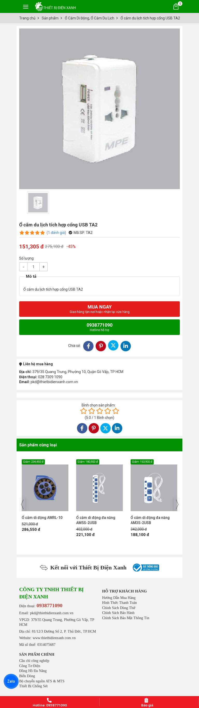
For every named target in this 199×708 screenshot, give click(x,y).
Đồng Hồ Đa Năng (33, 671)
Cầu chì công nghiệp (34, 661)
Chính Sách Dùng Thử (118, 608)
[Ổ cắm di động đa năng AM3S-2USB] (99, 485)
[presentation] (22, 504)
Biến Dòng (27, 676)
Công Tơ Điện (29, 666)
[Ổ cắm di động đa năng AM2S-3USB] (154, 485)
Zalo (11, 681)
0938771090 (99, 327)
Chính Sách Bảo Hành (118, 613)
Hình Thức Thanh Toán (119, 603)
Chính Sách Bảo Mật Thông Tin (125, 618)
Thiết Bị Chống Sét (33, 686)
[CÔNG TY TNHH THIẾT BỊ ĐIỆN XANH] (55, 6)
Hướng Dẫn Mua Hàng (119, 598)
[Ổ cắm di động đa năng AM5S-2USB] (45, 485)
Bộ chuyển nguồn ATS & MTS (42, 681)
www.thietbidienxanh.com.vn (54, 638)
